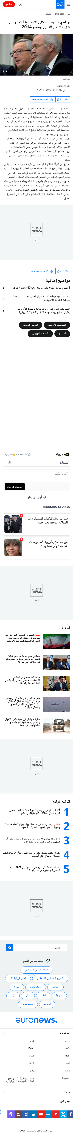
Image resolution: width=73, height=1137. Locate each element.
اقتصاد (48, 14)
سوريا (16, 987)
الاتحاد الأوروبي (30, 325)
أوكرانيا (47, 1004)
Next (67, 1056)
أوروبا (67, 1041)
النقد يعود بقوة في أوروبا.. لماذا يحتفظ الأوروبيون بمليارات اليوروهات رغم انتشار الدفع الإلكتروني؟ (42, 310)
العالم (32, 1041)
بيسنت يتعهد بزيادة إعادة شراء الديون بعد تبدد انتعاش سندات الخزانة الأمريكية (41, 298)
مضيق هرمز (27, 1004)
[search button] (9, 947)
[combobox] (36, 947)
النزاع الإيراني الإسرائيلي (36, 970)
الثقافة (31, 1063)
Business (59, 14)
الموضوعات (65, 1033)
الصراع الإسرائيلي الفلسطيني (50, 978)
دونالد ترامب (35, 987)
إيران (28, 996)
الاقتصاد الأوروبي (40, 333)
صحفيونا (66, 1078)
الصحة (31, 1056)
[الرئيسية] (69, 14)
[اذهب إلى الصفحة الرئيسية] (60, 4)
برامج (32, 1071)
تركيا (13, 996)
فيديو (67, 1071)
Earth (31, 1048)
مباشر (9, 4)
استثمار (62, 333)
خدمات (66, 1093)
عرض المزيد (64, 1102)
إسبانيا (59, 996)
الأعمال (67, 1048)
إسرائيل (55, 987)
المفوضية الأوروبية (57, 325)
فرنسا (43, 996)
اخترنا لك (62, 628)
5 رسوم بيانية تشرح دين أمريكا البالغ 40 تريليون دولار (41, 288)
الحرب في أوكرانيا (18, 978)
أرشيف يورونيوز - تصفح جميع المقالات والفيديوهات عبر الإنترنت (19, 1080)
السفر (68, 1063)
